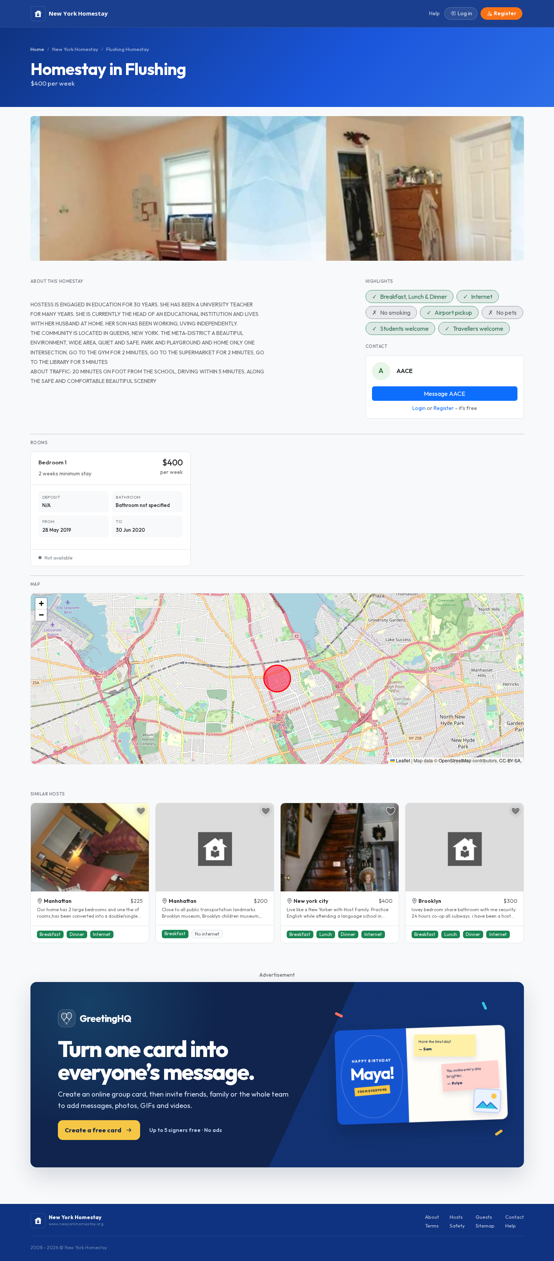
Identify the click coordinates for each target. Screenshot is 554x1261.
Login (419, 408)
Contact (514, 1217)
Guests (484, 1217)
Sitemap (485, 1226)
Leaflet (402, 760)
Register (444, 408)
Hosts (456, 1217)
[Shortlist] (140, 811)
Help (510, 1226)
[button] (41, 603)
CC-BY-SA (509, 760)
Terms (432, 1226)
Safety (457, 1226)
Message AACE (444, 393)
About (432, 1217)
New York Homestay (75, 49)
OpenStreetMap (455, 760)
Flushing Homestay (127, 49)
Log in (465, 13)
